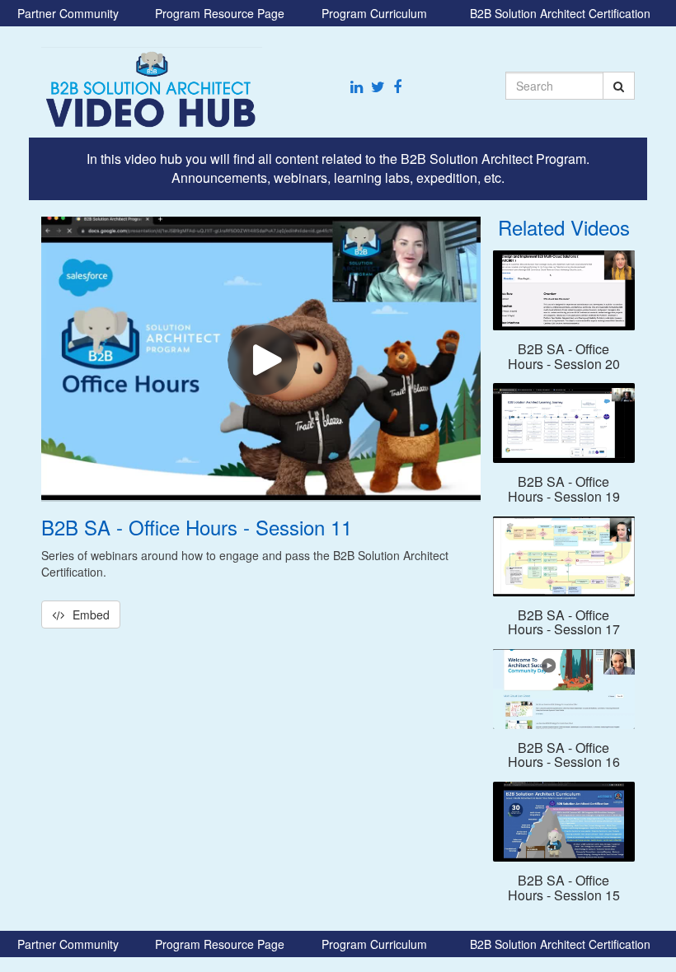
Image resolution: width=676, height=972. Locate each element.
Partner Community (68, 13)
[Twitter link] (378, 86)
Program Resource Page (219, 13)
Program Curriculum (374, 13)
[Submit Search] (619, 86)
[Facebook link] (397, 86)
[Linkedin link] (356, 86)
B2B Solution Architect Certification (560, 13)
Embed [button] (91, 614)
